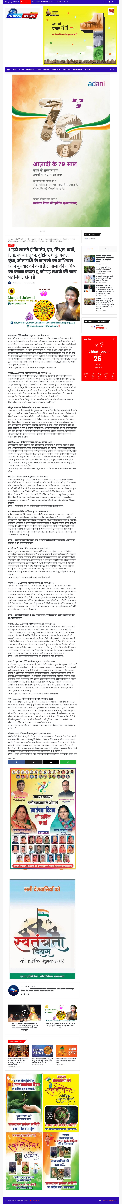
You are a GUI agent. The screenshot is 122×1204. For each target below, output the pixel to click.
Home (11, 239)
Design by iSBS (35, 1200)
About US (105, 1200)
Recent (90, 249)
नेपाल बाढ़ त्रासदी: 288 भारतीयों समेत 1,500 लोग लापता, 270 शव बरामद (104, 269)
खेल (39, 70)
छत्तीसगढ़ (31, 70)
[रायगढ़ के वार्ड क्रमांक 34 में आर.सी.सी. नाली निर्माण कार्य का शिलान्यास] (89, 279)
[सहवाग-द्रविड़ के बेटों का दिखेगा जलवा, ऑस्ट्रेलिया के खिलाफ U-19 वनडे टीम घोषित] (89, 258)
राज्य (22, 70)
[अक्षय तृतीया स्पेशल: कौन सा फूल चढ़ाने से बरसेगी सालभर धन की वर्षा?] (66, 1051)
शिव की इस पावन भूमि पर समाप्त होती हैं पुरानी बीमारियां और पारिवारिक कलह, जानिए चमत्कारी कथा (18, 1061)
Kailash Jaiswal (16, 283)
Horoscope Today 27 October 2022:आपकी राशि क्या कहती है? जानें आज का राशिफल (42, 1060)
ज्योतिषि (17, 239)
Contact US (112, 1200)
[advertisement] (42, 818)
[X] (26, 994)
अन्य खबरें (78, 70)
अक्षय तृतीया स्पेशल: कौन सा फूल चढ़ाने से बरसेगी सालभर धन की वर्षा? (66, 1060)
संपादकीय (67, 70)
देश (15, 70)
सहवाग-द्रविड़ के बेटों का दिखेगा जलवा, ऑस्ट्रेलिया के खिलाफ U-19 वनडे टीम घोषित (105, 259)
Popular (108, 249)
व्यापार (47, 70)
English (88, 70)
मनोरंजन (57, 70)
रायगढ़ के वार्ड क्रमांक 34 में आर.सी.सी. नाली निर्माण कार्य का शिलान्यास (104, 278)
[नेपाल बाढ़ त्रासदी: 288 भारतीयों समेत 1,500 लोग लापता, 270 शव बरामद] (89, 269)
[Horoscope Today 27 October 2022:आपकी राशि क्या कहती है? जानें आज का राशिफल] (42, 1051)
